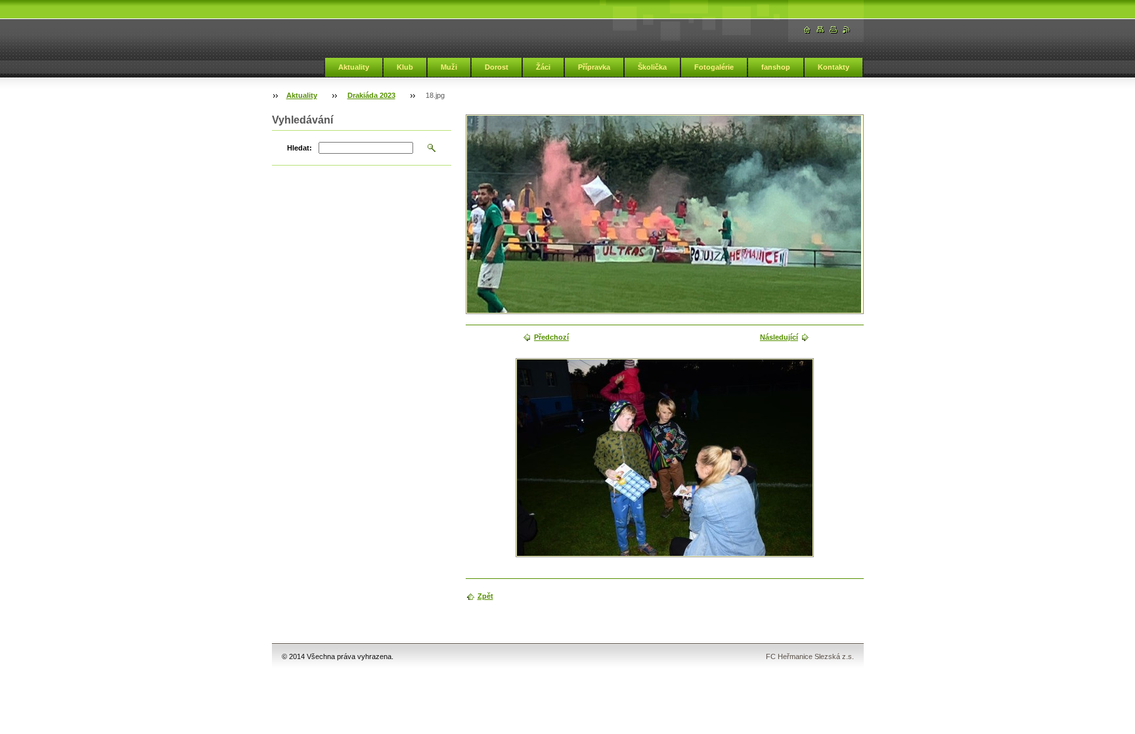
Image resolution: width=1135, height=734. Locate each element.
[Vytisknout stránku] (833, 30)
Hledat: (299, 148)
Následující (779, 337)
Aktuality (353, 67)
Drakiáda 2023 (371, 95)
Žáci (543, 67)
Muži (449, 67)
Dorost (496, 67)
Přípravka (594, 67)
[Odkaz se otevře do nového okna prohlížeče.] (665, 457)
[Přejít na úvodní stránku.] (807, 30)
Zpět (485, 596)
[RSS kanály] (847, 30)
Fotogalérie (714, 67)
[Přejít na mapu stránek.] (820, 30)
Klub (405, 67)
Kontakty (833, 67)
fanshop (775, 67)
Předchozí (551, 337)
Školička (652, 67)
